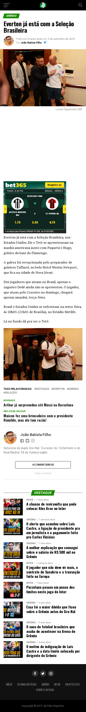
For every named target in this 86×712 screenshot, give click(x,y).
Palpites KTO (72, 684)
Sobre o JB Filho (45, 690)
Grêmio (45, 684)
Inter (57, 684)
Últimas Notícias (27, 684)
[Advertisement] (43, 145)
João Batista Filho (31, 42)
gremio (73, 389)
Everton (59, 389)
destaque (42, 389)
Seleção (11, 392)
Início (9, 684)
